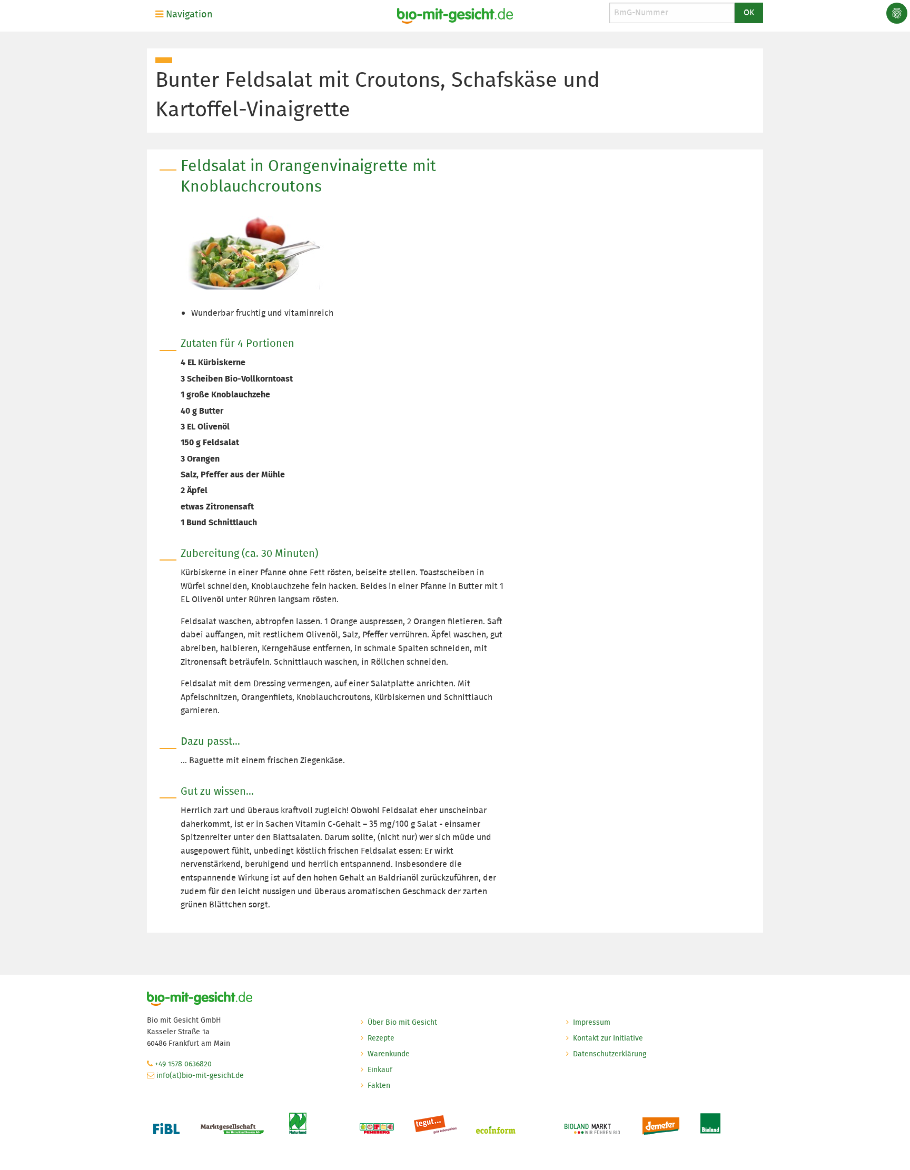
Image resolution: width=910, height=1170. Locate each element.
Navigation (188, 14)
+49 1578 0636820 (183, 1063)
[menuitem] (186, 14)
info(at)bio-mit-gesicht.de (200, 1075)
